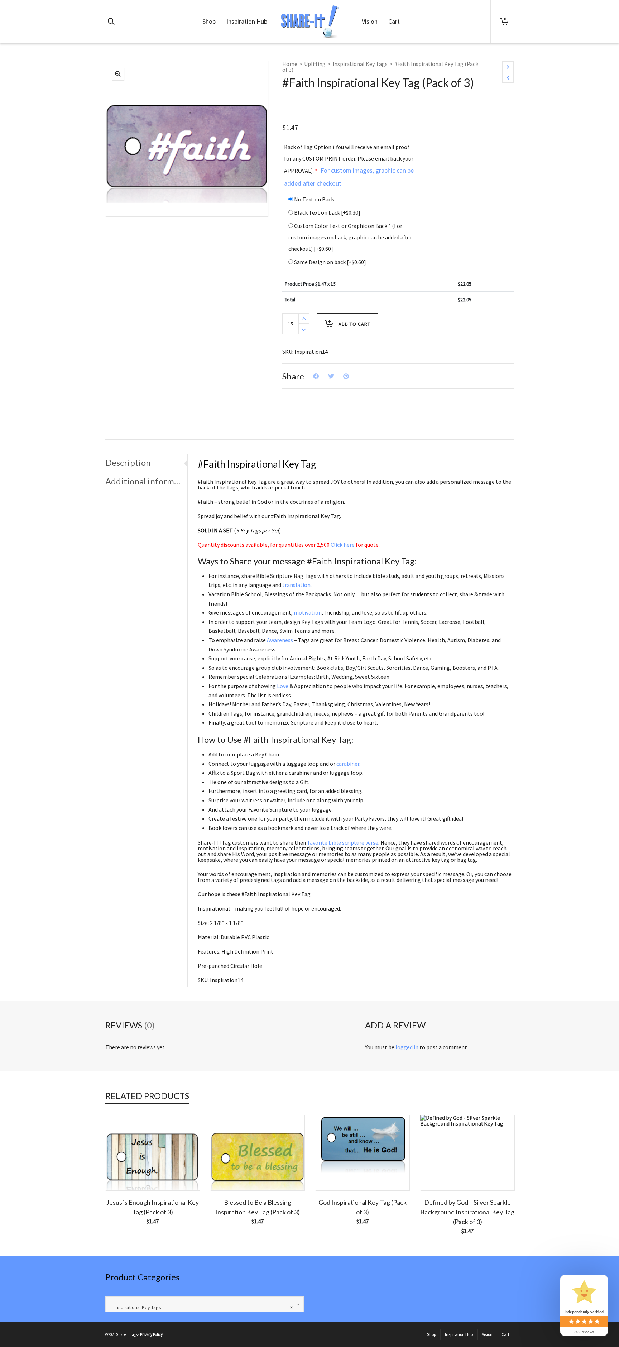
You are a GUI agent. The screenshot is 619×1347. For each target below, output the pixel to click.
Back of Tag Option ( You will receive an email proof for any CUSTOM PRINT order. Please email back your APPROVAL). (349, 165)
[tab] (146, 462)
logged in (406, 1047)
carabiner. (348, 763)
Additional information (144, 481)
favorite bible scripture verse (343, 842)
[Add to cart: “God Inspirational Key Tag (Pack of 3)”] (332, 1174)
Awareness (280, 640)
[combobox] (204, 1304)
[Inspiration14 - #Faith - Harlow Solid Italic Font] (118, 74)
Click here (343, 544)
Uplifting (315, 64)
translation (296, 584)
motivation (308, 612)
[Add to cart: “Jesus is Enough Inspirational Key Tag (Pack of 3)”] (122, 1174)
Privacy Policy (151, 1334)
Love (282, 685)
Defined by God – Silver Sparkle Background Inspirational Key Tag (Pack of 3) (467, 1212)
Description (128, 462)
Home (289, 64)
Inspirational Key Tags (360, 64)
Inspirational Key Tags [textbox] (202, 1307)
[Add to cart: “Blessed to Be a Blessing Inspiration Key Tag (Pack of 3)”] (227, 1174)
